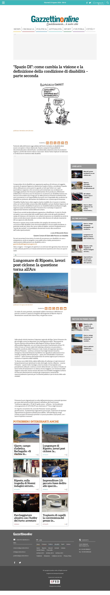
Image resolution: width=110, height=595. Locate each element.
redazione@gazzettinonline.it (21, 548)
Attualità (55, 29)
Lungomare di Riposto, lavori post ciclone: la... (54, 448)
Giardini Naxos (41, 550)
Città (89, 29)
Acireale (57, 548)
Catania (63, 548)
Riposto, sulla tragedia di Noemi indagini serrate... (24, 483)
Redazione (47, 556)
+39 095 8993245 (86, 552)
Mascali (50, 548)
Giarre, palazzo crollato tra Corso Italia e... (88, 348)
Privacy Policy (67, 556)
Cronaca (28, 29)
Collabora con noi (57, 556)
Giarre (38, 548)
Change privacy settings (55, 586)
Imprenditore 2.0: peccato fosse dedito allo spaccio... (54, 483)
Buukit (62, 573)
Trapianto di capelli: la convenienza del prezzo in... (54, 518)
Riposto (44, 548)
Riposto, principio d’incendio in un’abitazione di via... (89, 186)
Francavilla (50, 550)
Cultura (78, 29)
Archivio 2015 (59, 553)
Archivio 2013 (40, 553)
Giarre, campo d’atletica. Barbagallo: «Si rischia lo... (22, 449)
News (17, 29)
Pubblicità (39, 556)
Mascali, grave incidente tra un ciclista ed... (89, 173)
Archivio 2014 (50, 553)
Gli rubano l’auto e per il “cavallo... (88, 195)
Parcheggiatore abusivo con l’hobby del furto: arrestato (25, 518)
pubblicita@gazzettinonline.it (20, 556)
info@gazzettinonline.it (19, 552)
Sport (67, 29)
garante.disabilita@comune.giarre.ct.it (25, 244)
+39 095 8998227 (85, 549)
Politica (41, 29)
